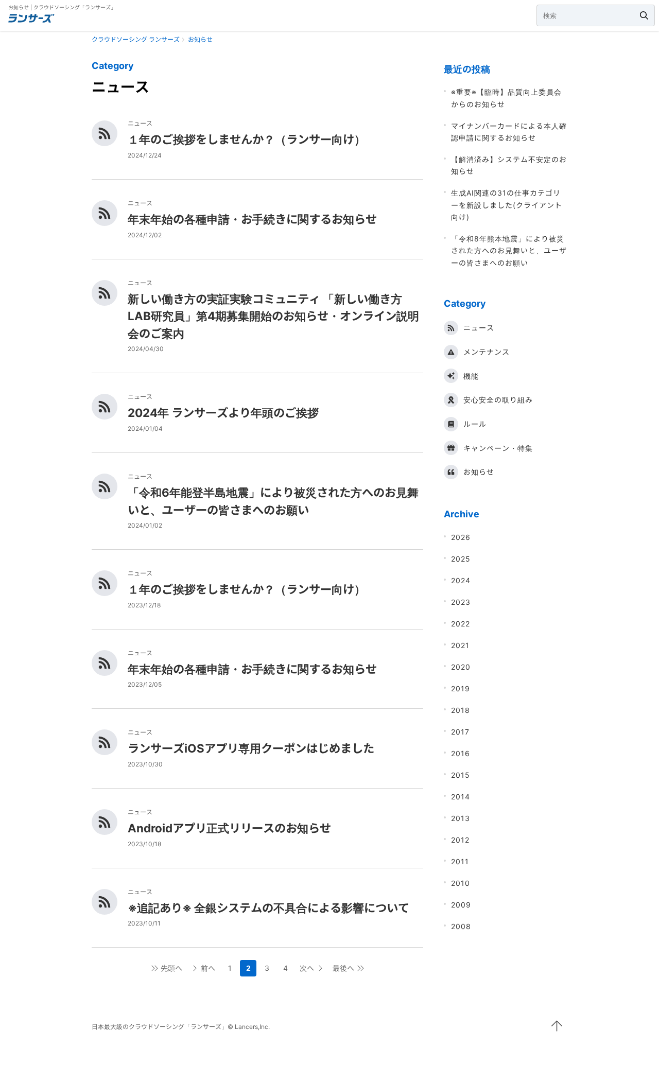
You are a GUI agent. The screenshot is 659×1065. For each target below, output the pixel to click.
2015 (460, 775)
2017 (460, 731)
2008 (461, 926)
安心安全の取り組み (498, 399)
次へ (307, 968)
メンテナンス (486, 351)
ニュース (478, 327)
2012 (460, 839)
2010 (460, 883)
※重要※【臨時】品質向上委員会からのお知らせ (506, 98)
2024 (461, 580)
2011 (460, 861)
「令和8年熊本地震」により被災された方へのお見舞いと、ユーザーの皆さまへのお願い (509, 250)
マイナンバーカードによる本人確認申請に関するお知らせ (509, 131)
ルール (475, 424)
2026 (461, 537)
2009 (461, 904)
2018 (460, 710)
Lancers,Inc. (252, 1027)
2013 (460, 818)
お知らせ (478, 471)
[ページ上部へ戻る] (557, 1026)
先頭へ (171, 968)
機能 (471, 376)
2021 (460, 645)
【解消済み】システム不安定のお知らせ (509, 165)
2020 (461, 666)
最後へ (343, 968)
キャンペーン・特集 (498, 448)
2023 (461, 602)
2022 (460, 623)
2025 (461, 558)
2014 (460, 796)
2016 (460, 753)
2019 (460, 688)
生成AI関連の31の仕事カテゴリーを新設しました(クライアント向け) (506, 204)
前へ (208, 968)
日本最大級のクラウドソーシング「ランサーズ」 (160, 1027)
